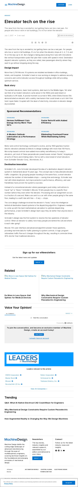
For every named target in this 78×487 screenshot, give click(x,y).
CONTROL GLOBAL (46, 469)
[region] (39, 318)
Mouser (8, 381)
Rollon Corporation (47, 375)
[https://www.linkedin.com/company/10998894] (59, 451)
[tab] (10, 313)
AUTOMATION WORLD (31, 469)
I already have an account (39, 338)
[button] (6, 4)
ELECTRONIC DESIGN (61, 469)
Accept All (69, 482)
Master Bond (10, 378)
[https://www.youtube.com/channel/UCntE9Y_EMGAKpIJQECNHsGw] (64, 451)
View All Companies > (39, 389)
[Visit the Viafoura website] (68, 323)
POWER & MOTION (46, 471)
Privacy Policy (8, 483)
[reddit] (42, 42)
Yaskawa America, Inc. (49, 381)
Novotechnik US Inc (12, 384)
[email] (46, 42)
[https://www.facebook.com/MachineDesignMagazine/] (56, 451)
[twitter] (39, 42)
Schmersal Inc (46, 378)
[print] (72, 42)
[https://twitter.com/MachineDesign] (61, 451)
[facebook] (32, 42)
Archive (7, 15)
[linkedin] (36, 42)
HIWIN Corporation (12, 375)
